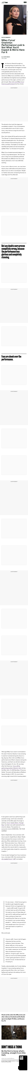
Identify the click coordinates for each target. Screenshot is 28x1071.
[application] (14, 1032)
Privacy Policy (8, 1061)
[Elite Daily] (4, 2)
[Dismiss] (25, 1057)
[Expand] (20, 1057)
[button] (14, 1032)
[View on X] (14, 226)
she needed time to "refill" (8, 859)
